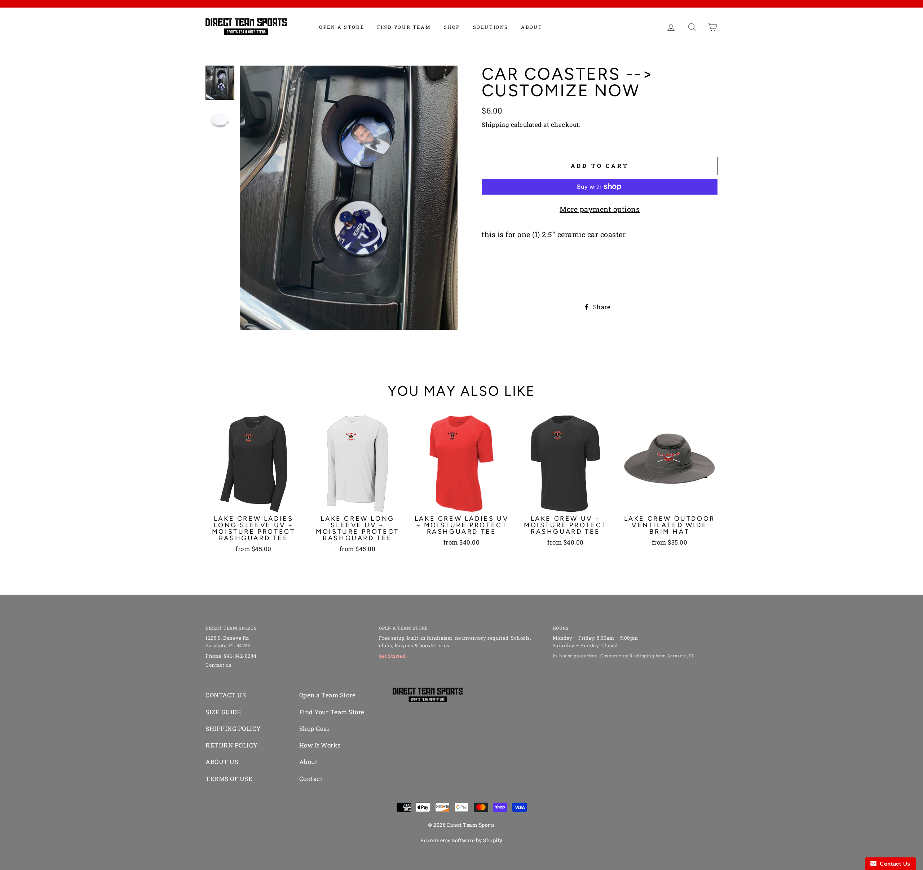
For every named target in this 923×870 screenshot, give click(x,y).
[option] (349, 198)
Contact (311, 778)
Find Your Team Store (332, 712)
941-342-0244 (240, 656)
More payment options (600, 209)
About (531, 27)
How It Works (320, 745)
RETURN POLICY (232, 745)
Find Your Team (404, 27)
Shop (452, 27)
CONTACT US (226, 695)
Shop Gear (314, 728)
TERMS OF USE (229, 778)
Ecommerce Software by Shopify (461, 840)
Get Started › (393, 656)
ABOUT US (222, 762)
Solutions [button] (490, 27)
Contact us (218, 665)
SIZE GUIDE (223, 712)
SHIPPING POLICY (233, 728)
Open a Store (341, 27)
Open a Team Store (327, 695)
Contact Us (893, 864)
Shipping (495, 124)
